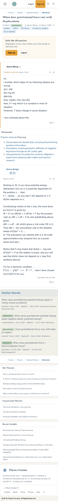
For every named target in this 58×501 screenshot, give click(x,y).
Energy (7, 28)
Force (15, 28)
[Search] (53, 4)
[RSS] (44, 492)
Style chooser (11, 488)
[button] (50, 72)
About (15, 492)
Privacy (31, 492)
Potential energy (40, 28)
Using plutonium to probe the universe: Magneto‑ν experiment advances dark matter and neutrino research (30, 157)
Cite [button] (50, 123)
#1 (54, 72)
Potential (25, 28)
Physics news (7, 137)
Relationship (9, 32)
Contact (7, 492)
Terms (22, 492)
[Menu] (5, 4)
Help (38, 492)
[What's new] (48, 4)
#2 (54, 179)
